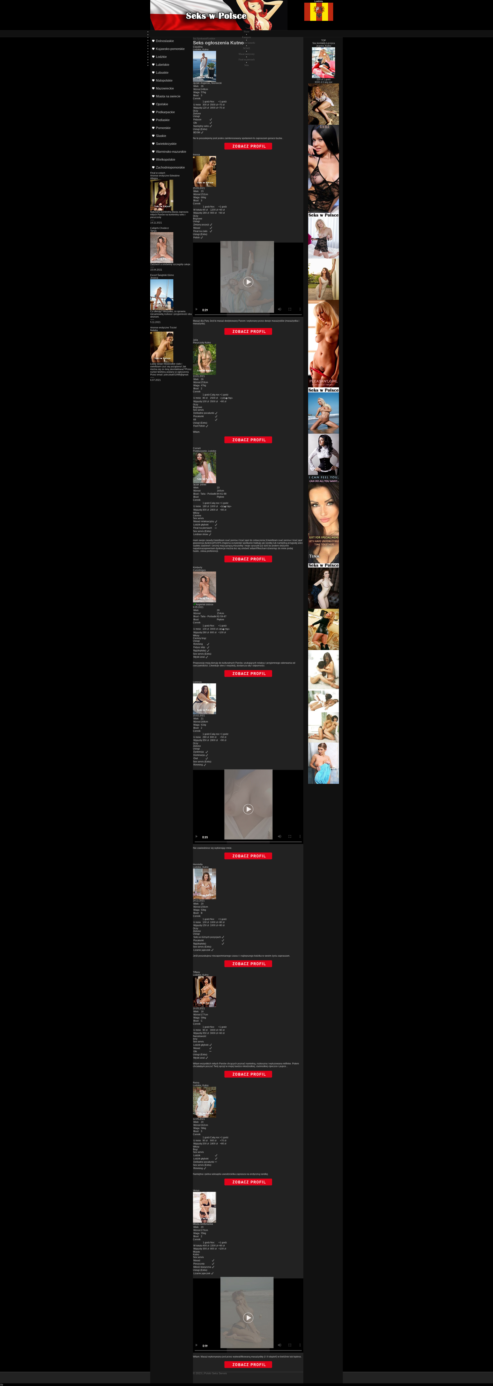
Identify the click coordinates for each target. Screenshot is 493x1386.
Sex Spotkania (199, 38)
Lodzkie (211, 38)
